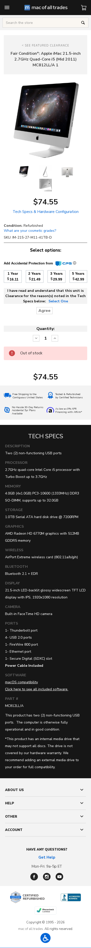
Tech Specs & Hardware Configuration (46, 211)
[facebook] (34, 876)
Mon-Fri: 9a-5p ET (47, 866)
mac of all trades (30, 929)
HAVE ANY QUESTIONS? (46, 849)
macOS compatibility (21, 682)
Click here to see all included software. (36, 689)
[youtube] (59, 876)
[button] (45, 938)
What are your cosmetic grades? (30, 230)
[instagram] (47, 876)
